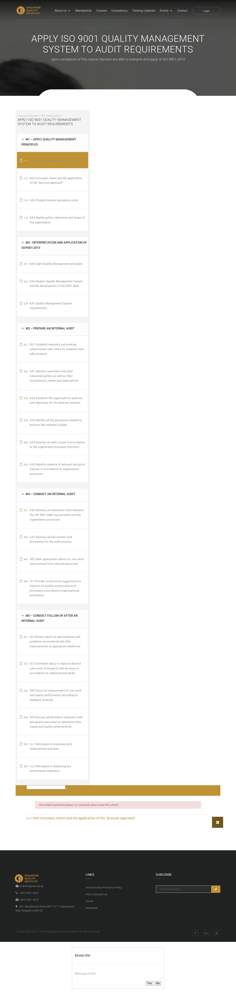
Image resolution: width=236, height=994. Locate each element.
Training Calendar (143, 10)
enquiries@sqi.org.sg (31, 886)
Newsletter (92, 907)
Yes (149, 983)
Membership (83, 10)
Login (206, 10)
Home (21, 116)
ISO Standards (50, 116)
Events (164, 10)
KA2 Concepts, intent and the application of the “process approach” (84, 818)
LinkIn (206, 932)
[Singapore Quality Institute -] (29, 10)
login (75, 804)
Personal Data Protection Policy (104, 887)
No (158, 983)
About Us (61, 10)
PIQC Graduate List (96, 894)
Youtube (216, 932)
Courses (101, 10)
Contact (182, 10)
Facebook (195, 932)
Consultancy (119, 10)
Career (89, 901)
